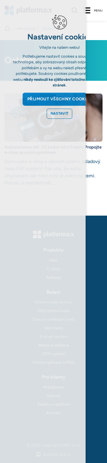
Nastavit (60, 113)
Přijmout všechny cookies (59, 99)
